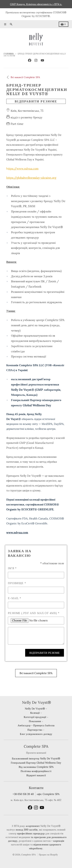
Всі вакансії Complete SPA (36, 673)
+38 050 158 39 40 (23, 794)
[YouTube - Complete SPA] (42, 60)
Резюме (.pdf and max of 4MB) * (33, 613)
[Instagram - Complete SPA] (36, 60)
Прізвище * (17, 583)
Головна (9, 53)
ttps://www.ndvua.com (23, 168)
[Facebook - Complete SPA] (29, 60)
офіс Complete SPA (48, 794)
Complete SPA (28, 854)
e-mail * (14, 598)
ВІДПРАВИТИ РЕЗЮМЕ (36, 101)
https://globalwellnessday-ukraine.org (31, 177)
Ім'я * (12, 568)
